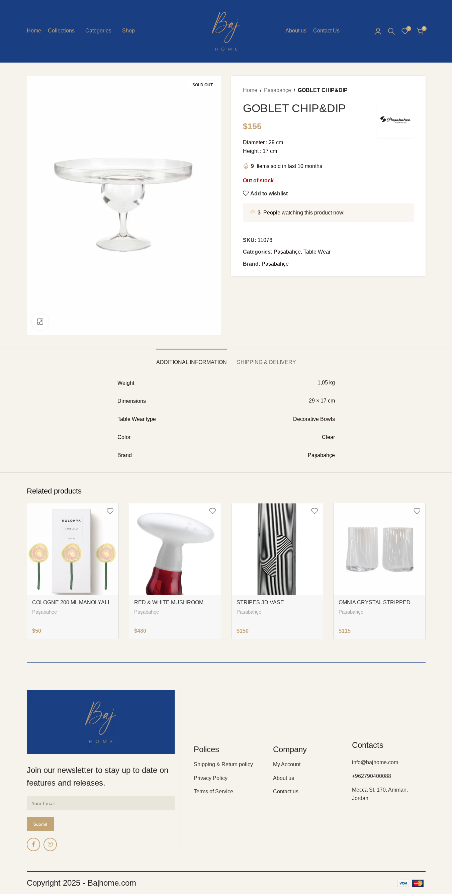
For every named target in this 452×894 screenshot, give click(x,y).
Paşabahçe (277, 90)
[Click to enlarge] (40, 321)
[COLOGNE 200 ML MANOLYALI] (73, 549)
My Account (286, 764)
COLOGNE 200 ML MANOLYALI (70, 602)
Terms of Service (213, 791)
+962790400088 (371, 776)
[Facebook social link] (33, 844)
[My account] (378, 31)
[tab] (191, 359)
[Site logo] (226, 30)
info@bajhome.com (375, 762)
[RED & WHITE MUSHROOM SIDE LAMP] (175, 549)
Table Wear (317, 252)
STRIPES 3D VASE (260, 602)
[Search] (391, 31)
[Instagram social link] (50, 844)
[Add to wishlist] (110, 510)
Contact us (285, 791)
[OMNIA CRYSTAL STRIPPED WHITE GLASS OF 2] (379, 549)
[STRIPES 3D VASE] (277, 549)
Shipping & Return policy (223, 764)
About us (283, 778)
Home (250, 90)
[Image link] (101, 721)
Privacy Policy (211, 778)
